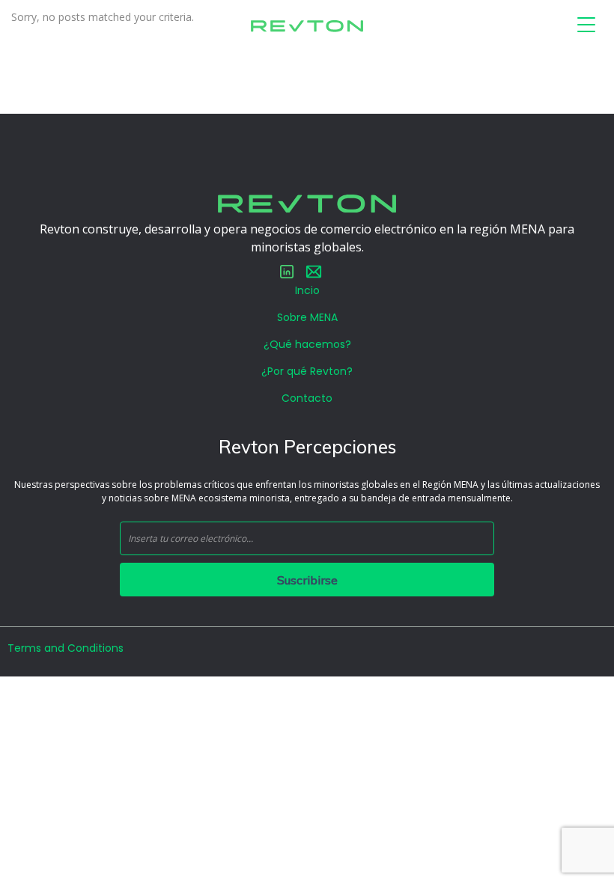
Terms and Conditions (65, 648)
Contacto (307, 398)
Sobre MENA (307, 317)
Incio (307, 290)
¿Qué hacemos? (307, 344)
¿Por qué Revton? (307, 371)
